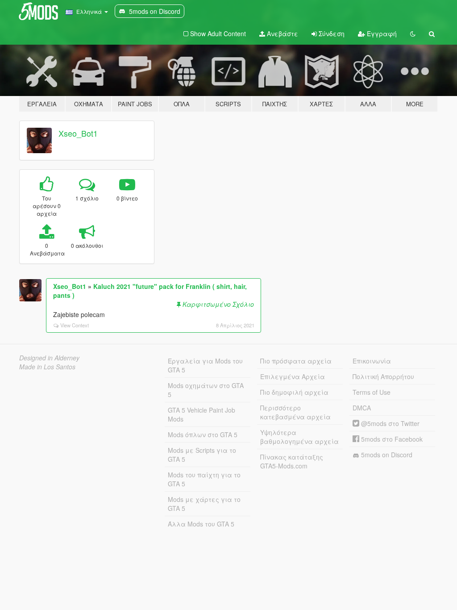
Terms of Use (372, 392)
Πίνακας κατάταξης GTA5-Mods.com (291, 461)
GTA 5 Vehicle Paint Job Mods (201, 414)
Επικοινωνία (372, 360)
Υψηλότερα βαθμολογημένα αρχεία (299, 437)
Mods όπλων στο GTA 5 (202, 434)
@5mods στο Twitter (389, 423)
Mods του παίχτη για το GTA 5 (204, 479)
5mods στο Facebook (391, 439)
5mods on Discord (385, 454)
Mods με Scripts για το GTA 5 (202, 455)
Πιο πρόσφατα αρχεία (296, 360)
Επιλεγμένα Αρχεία (292, 376)
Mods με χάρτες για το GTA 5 (204, 504)
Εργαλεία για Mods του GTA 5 (205, 365)
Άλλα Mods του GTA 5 (201, 523)
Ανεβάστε (281, 33)
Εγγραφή (381, 33)
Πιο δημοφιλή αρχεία (294, 392)
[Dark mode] (412, 33)
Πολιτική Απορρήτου (383, 376)
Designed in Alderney (49, 357)
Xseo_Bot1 (78, 133)
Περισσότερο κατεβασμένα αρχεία (295, 412)
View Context (74, 325)
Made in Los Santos (47, 366)
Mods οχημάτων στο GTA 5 (206, 390)
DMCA (362, 407)
